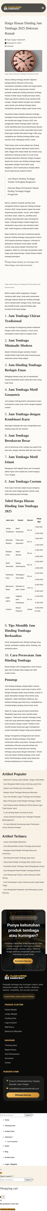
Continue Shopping (7, 1209)
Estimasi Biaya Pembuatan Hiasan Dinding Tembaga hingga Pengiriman (23, 191)
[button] (43, 8)
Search (28, 1115)
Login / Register (11, 1164)
